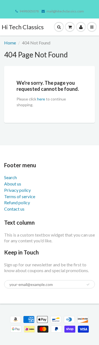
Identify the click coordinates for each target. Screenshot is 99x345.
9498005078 (29, 11)
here (41, 99)
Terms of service (19, 196)
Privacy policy (17, 190)
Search (10, 177)
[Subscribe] (88, 284)
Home (10, 42)
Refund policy (17, 202)
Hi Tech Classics (23, 27)
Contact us (14, 208)
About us (12, 183)
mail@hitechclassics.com (65, 11)
